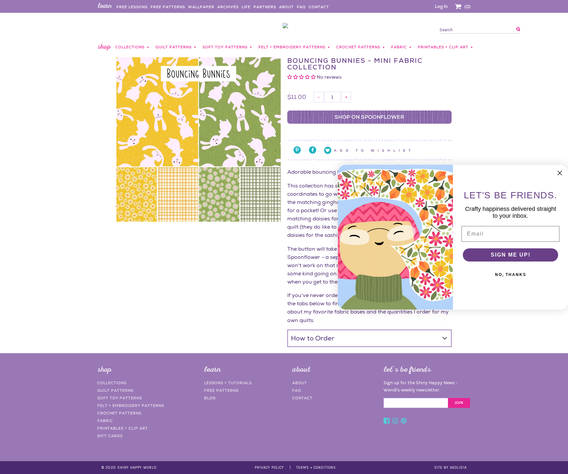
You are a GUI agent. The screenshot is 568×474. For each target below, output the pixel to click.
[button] (302, 77)
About (286, 7)
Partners (264, 7)
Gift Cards (110, 436)
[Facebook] (387, 422)
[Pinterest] (404, 422)
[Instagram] (395, 422)
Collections (112, 383)
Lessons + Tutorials (228, 383)
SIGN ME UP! (511, 255)
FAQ (301, 7)
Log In (441, 6)
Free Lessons (132, 7)
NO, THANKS (510, 274)
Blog (210, 398)
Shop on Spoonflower (369, 116)
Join (459, 403)
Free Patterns (168, 7)
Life (246, 7)
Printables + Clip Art (122, 428)
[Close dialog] (560, 173)
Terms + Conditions (316, 467)
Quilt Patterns (115, 390)
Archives (228, 7)
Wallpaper (201, 7)
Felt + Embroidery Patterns (130, 405)
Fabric (105, 420)
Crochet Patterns (119, 413)
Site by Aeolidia (450, 467)
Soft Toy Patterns (119, 398)
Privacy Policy (269, 467)
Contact (319, 7)
